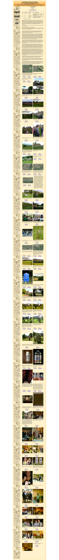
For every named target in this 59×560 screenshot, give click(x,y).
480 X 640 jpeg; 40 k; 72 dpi (26, 444)
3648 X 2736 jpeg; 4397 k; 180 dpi (40, 391)
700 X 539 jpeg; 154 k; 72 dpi (24, 77)
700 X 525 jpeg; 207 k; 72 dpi (35, 328)
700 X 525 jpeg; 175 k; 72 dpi (24, 314)
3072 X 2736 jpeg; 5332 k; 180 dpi (29, 328)
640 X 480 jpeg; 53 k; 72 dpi (37, 426)
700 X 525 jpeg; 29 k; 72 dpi (37, 140)
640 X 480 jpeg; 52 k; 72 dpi (37, 200)
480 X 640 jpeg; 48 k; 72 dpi (37, 517)
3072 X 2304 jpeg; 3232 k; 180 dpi (40, 287)
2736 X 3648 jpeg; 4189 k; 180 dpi (29, 287)
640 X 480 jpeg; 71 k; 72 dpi (37, 224)
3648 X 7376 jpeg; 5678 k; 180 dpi (40, 300)
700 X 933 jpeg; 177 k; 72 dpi (24, 368)
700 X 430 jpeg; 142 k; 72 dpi (35, 174)
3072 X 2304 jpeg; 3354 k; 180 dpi (29, 314)
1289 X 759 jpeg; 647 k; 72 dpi (40, 256)
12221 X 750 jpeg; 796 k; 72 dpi (40, 174)
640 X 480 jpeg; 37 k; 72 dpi (26, 109)
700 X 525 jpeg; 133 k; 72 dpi (24, 154)
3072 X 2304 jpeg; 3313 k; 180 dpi (40, 269)
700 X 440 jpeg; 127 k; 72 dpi (24, 174)
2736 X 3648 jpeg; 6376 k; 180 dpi (29, 391)
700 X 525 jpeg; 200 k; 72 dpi (35, 154)
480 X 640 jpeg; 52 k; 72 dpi (26, 469)
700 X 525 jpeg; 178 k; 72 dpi (24, 269)
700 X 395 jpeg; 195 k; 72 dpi (24, 185)
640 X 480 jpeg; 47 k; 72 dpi (37, 109)
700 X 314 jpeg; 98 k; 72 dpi (24, 256)
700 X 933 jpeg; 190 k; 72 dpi (24, 391)
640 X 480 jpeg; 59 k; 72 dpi (26, 224)
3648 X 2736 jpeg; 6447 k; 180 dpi (40, 328)
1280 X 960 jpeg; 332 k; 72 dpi (29, 154)
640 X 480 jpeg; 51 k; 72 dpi (37, 410)
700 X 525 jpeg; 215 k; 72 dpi (24, 300)
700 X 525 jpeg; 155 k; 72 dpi (35, 391)
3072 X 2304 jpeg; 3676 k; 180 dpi (29, 269)
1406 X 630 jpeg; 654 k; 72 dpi (29, 256)
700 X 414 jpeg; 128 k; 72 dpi (35, 77)
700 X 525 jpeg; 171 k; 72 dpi (35, 269)
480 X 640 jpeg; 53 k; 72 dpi (37, 456)
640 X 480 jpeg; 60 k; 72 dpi (26, 98)
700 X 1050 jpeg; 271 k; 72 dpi (35, 368)
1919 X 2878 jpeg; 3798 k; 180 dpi (40, 368)
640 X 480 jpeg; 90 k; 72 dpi (26, 243)
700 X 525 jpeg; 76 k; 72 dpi (26, 140)
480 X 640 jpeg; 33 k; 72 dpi (37, 505)
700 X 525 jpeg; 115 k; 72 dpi (24, 81)
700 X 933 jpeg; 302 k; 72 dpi (24, 287)
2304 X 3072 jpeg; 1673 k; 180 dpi (29, 368)
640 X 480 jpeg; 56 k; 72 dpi (37, 212)
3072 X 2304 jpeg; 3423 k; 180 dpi (40, 314)
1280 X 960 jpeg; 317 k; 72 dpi (40, 159)
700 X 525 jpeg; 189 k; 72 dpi (24, 328)
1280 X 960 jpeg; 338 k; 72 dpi (40, 154)
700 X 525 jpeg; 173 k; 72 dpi (35, 314)
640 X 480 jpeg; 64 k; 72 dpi (37, 347)
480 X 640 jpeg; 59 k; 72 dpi (37, 469)
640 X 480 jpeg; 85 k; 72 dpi (37, 121)
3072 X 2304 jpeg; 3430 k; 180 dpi (29, 300)
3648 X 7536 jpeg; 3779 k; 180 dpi (29, 81)
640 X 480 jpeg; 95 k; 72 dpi (37, 243)
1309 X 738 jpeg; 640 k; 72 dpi (29, 185)
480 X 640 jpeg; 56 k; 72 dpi (37, 444)
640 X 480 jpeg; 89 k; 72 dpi (37, 98)
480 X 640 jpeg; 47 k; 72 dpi (26, 505)
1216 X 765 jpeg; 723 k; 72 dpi (29, 174)
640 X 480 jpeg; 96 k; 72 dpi (26, 200)
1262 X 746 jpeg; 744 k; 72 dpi (40, 77)
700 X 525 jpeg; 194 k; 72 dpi (35, 159)
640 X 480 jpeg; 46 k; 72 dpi (26, 212)
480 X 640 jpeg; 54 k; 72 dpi (37, 487)
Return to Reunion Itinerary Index (33, 10)
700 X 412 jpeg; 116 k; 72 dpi (35, 256)
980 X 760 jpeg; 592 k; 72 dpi (29, 77)
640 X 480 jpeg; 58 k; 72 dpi (26, 426)
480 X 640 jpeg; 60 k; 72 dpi (26, 456)
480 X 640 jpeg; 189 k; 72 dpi (37, 546)
